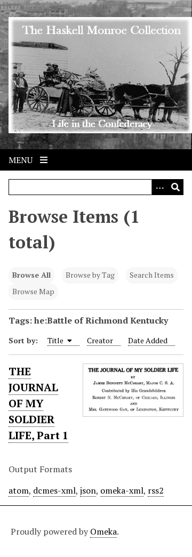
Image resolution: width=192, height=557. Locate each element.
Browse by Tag (90, 275)
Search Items (152, 275)
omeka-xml (121, 490)
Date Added (147, 340)
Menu (22, 160)
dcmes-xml (54, 490)
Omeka (103, 531)
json (88, 490)
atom (19, 490)
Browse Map (33, 291)
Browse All (31, 275)
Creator (100, 340)
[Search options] (159, 187)
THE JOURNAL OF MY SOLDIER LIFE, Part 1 (38, 403)
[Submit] (175, 187)
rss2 (156, 490)
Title (56, 340)
